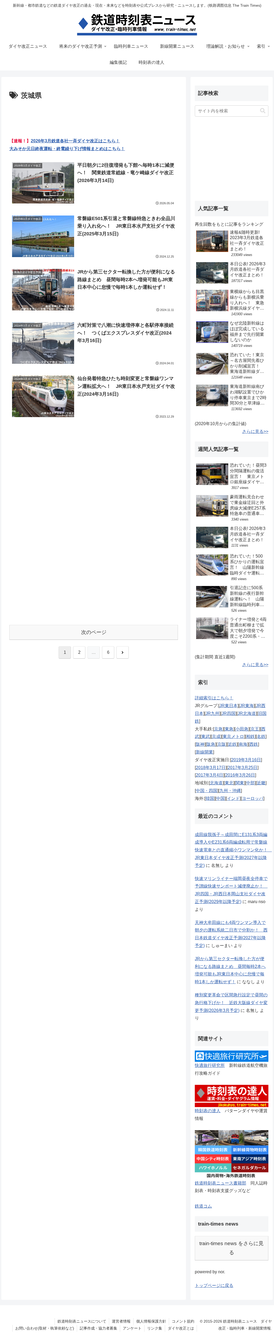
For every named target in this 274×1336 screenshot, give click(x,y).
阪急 (211, 744)
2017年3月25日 (242, 767)
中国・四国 (206, 790)
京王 (254, 729)
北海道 (216, 783)
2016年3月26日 (240, 775)
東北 (229, 783)
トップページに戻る (214, 1285)
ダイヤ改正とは (181, 1328)
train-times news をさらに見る (231, 1248)
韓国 (210, 798)
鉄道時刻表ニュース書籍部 (220, 1183)
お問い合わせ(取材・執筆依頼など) (44, 1328)
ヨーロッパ (252, 798)
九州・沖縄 (230, 790)
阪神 (200, 744)
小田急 (241, 729)
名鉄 (261, 736)
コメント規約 (183, 1321)
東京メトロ (233, 736)
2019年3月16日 (246, 760)
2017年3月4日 (209, 775)
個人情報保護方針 (151, 1321)
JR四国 (228, 713)
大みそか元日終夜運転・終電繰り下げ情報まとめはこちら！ (67, 148)
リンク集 (154, 1328)
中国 (220, 798)
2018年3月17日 (211, 767)
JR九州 (212, 713)
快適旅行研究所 (210, 1065)
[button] (263, 111)
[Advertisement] (93, 118)
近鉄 (232, 744)
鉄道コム (203, 1206)
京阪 (221, 744)
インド (233, 798)
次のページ (93, 632)
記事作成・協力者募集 (98, 1328)
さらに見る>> (255, 431)
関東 (239, 783)
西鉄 (253, 744)
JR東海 (247, 705)
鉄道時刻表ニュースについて (82, 1321)
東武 (205, 736)
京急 (218, 729)
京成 (216, 736)
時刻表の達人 (207, 1110)
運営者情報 (121, 1321)
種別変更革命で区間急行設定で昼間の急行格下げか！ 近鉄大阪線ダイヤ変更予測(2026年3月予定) (231, 1003)
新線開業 (204, 752)
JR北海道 (247, 713)
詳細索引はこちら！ (214, 698)
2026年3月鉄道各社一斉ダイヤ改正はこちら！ (75, 141)
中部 (250, 783)
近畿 (261, 783)
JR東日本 (228, 705)
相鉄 (250, 736)
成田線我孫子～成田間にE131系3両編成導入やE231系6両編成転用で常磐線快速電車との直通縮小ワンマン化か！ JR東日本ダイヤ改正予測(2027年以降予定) (233, 850)
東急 (229, 729)
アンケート (132, 1328)
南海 (243, 744)
